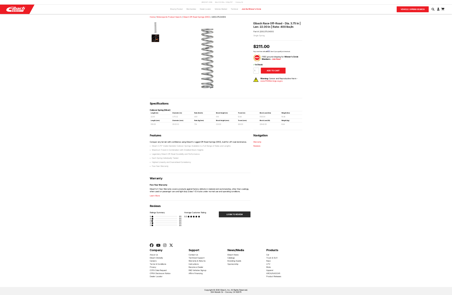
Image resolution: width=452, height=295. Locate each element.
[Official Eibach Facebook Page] (151, 245)
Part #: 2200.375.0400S (263, 31)
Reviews (256, 146)
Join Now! (276, 59)
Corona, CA (239, 2)
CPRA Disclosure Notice (160, 273)
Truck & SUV (272, 258)
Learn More (155, 196)
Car (267, 255)
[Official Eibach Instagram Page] (164, 245)
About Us (154, 255)
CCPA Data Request (158, 270)
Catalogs (231, 258)
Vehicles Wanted (221, 9)
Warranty (257, 142)
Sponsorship (232, 264)
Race (268, 261)
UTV (268, 264)
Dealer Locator (205, 9)
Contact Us (193, 255)
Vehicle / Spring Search (413, 9)
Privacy (153, 267)
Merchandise (191, 9)
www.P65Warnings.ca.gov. (271, 81)
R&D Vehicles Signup (197, 270)
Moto (268, 267)
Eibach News (233, 255)
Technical (234, 9)
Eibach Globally (156, 258)
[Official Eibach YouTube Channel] (158, 245)
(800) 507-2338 (207, 2)
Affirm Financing (196, 273)
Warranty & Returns (197, 261)
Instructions (194, 264)
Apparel (269, 270)
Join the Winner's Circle (251, 9)
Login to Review (234, 214)
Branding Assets (234, 261)
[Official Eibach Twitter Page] (171, 245)
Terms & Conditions (158, 264)
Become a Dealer (196, 267)
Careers (153, 261)
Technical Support (196, 258)
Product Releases (273, 276)
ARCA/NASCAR (273, 273)
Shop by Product (176, 9)
